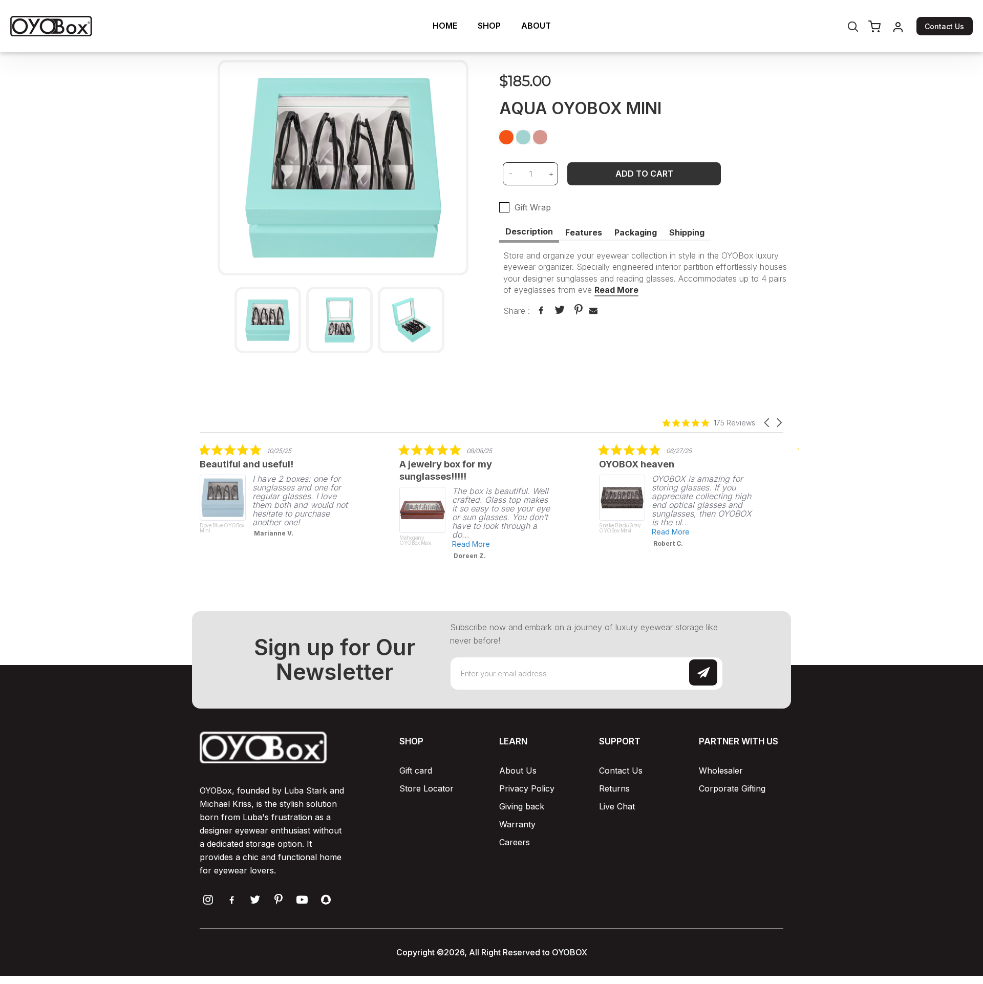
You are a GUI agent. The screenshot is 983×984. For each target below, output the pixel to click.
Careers (514, 842)
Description (529, 231)
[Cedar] (540, 137)
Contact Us (944, 26)
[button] (767, 422)
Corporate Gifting (732, 788)
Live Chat (617, 806)
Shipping (686, 232)
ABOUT (536, 25)
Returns (614, 788)
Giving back (521, 806)
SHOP (489, 25)
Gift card (415, 770)
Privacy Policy (526, 788)
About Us (518, 770)
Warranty (517, 824)
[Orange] (507, 137)
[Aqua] (523, 137)
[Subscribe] (703, 672)
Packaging (635, 232)
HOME (445, 25)
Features (583, 232)
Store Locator (426, 788)
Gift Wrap (533, 207)
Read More (616, 290)
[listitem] (276, 493)
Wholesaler (721, 770)
